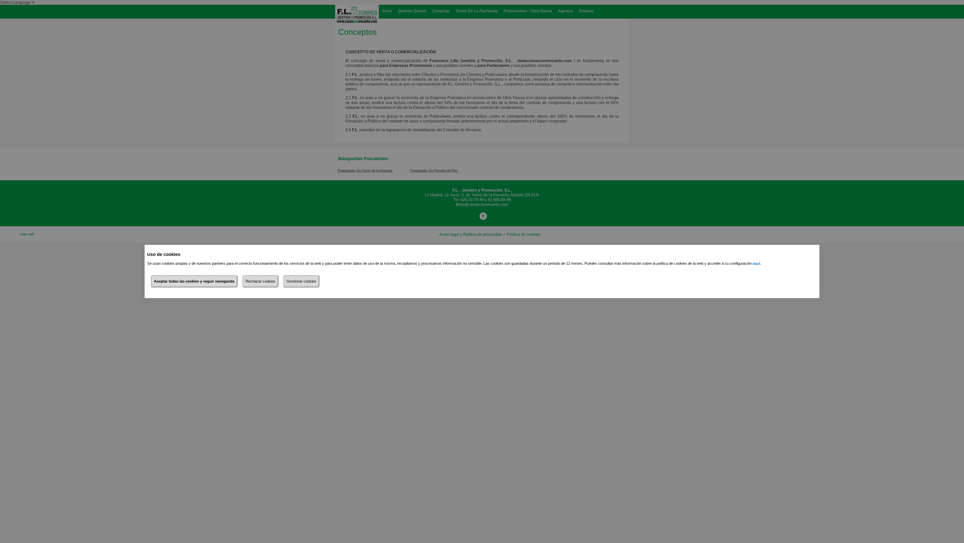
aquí (756, 263)
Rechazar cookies (260, 281)
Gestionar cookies (301, 281)
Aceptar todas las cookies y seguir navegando (194, 281)
